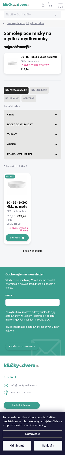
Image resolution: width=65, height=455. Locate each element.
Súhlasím (48, 445)
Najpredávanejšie (16, 90)
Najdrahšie (12, 98)
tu (45, 425)
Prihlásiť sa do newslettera (22, 346)
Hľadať (56, 14)
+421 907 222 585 (21, 392)
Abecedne (28, 98)
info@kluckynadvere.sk (24, 385)
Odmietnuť (17, 445)
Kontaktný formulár (21, 405)
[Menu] (60, 4)
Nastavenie (32, 434)
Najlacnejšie (39, 90)
